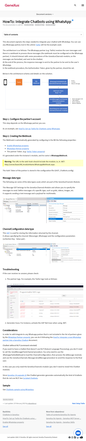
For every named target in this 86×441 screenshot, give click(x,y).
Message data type (12, 177)
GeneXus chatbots (8, 399)
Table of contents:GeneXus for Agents (61, 414)
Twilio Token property (35, 151)
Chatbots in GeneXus (11, 414)
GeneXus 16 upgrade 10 (17, 375)
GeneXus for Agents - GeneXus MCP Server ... (63, 418)
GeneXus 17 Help (39, 25)
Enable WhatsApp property (18, 145)
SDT (8, 233)
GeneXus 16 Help (50, 25)
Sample (6, 385)
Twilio (38, 45)
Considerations (10, 330)
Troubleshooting (11, 269)
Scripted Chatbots (30, 378)
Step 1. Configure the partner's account (22, 119)
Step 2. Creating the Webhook (17, 135)
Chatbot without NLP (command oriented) (20, 345)
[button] (45, 14)
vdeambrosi (32, 403)
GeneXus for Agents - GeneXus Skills (60, 422)
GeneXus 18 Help (28, 25)
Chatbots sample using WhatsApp (20, 389)
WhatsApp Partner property (18, 148)
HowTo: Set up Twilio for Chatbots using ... (19, 418)
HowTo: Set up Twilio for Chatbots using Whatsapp (39, 128)
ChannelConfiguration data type (18, 228)
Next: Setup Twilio (78, 403)
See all (5, 426)
